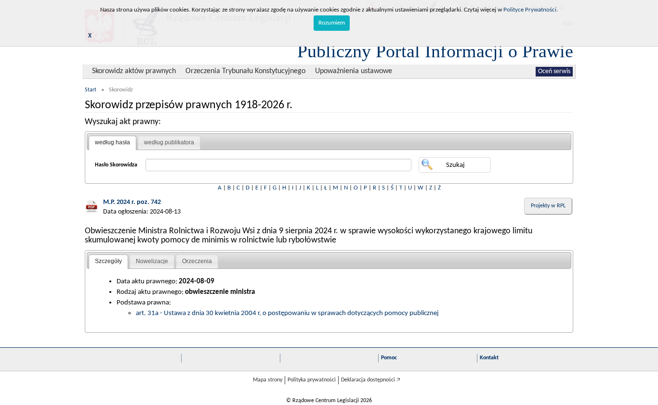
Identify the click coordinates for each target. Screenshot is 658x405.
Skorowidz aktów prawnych (134, 71)
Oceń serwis (554, 71)
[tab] (112, 143)
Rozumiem (331, 23)
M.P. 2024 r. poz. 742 (132, 202)
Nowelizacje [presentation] (152, 261)
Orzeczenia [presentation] (197, 261)
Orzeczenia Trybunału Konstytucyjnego (245, 71)
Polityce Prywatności (529, 10)
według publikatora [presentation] (169, 142)
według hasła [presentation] (112, 142)
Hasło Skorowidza (116, 165)
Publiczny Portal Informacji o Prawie (435, 51)
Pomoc (389, 358)
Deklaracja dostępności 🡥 (370, 380)
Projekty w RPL (548, 206)
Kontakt (489, 358)
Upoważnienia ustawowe (353, 71)
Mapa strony (267, 380)
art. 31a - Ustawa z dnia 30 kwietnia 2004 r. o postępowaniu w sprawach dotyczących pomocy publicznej (287, 313)
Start (90, 90)
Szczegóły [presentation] (108, 261)
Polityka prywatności (312, 380)
